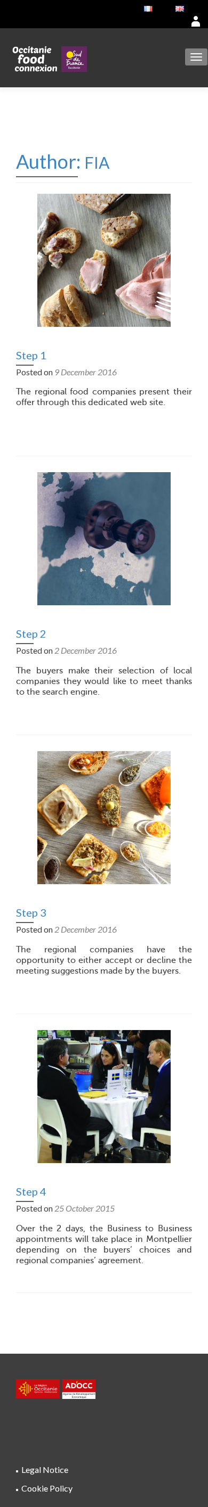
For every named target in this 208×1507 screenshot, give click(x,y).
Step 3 (31, 912)
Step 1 (31, 355)
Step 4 (31, 1191)
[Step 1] (104, 259)
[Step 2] (104, 537)
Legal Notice (44, 1469)
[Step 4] (104, 1095)
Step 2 (31, 633)
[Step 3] (104, 816)
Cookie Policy (47, 1488)
